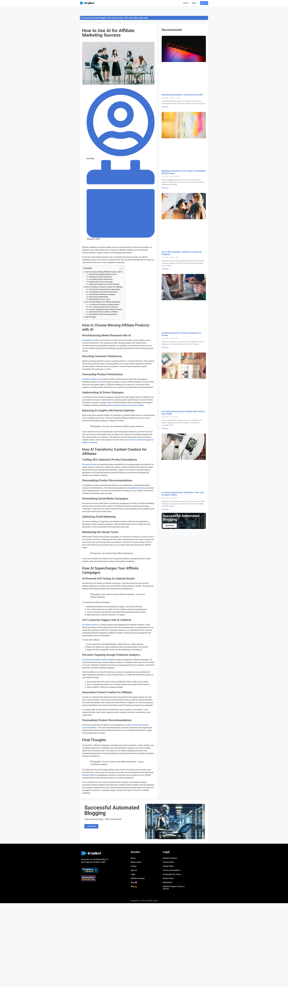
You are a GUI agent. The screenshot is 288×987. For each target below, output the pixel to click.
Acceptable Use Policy (172, 874)
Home (185, 3)
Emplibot (85, 775)
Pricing (133, 866)
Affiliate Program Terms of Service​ (173, 887)
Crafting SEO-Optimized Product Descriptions (104, 289)
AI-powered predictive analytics (95, 660)
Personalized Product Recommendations (103, 314)
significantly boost (137, 488)
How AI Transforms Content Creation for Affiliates (104, 287)
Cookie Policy (168, 866)
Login (133, 874)
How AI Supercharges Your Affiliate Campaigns (102, 302)
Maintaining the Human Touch (99, 299)
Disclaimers (167, 882)
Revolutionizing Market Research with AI (103, 274)
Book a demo (136, 862)
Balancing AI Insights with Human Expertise (104, 284)
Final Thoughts (90, 317)
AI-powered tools (89, 464)
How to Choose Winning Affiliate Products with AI (103, 272)
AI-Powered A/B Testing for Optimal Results (104, 304)
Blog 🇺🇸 (134, 882)
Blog (194, 3)
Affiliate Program (138, 878)
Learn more (143, 18)
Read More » (165, 107)
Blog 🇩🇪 (134, 886)
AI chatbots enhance (90, 625)
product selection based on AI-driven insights (125, 405)
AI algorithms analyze (91, 340)
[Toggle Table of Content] (120, 268)
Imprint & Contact (170, 858)
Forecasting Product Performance (101, 279)
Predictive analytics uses (92, 379)
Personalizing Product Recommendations (103, 292)
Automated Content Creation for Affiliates (103, 312)
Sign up (134, 870)
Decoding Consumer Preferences (100, 277)
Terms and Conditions (171, 870)
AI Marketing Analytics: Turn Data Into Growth (182, 95)
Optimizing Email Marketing (98, 297)
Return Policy (168, 878)
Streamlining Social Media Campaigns (102, 294)
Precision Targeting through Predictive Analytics (105, 309)
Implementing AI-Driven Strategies (101, 282)
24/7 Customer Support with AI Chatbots (103, 307)
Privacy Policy (168, 862)
